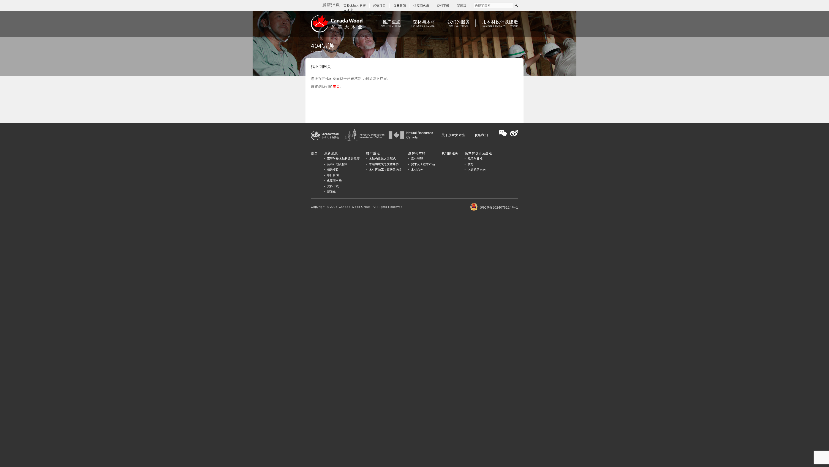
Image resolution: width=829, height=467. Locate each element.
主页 (336, 86)
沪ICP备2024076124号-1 (499, 207)
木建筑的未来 (477, 169)
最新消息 (331, 153)
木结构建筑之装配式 (382, 158)
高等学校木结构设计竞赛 (343, 158)
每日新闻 (399, 5)
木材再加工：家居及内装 (385, 169)
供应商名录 (421, 5)
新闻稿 (461, 5)
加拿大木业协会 (337, 23)
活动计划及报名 (337, 164)
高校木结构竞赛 (354, 5)
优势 (471, 164)
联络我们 (481, 135)
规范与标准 (475, 158)
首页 (314, 153)
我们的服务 (459, 23)
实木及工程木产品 (423, 164)
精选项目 (379, 5)
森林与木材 (424, 23)
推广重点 (391, 23)
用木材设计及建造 (500, 23)
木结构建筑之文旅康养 (384, 164)
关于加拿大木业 (453, 135)
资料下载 (443, 5)
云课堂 (348, 10)
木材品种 (417, 169)
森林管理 (417, 158)
